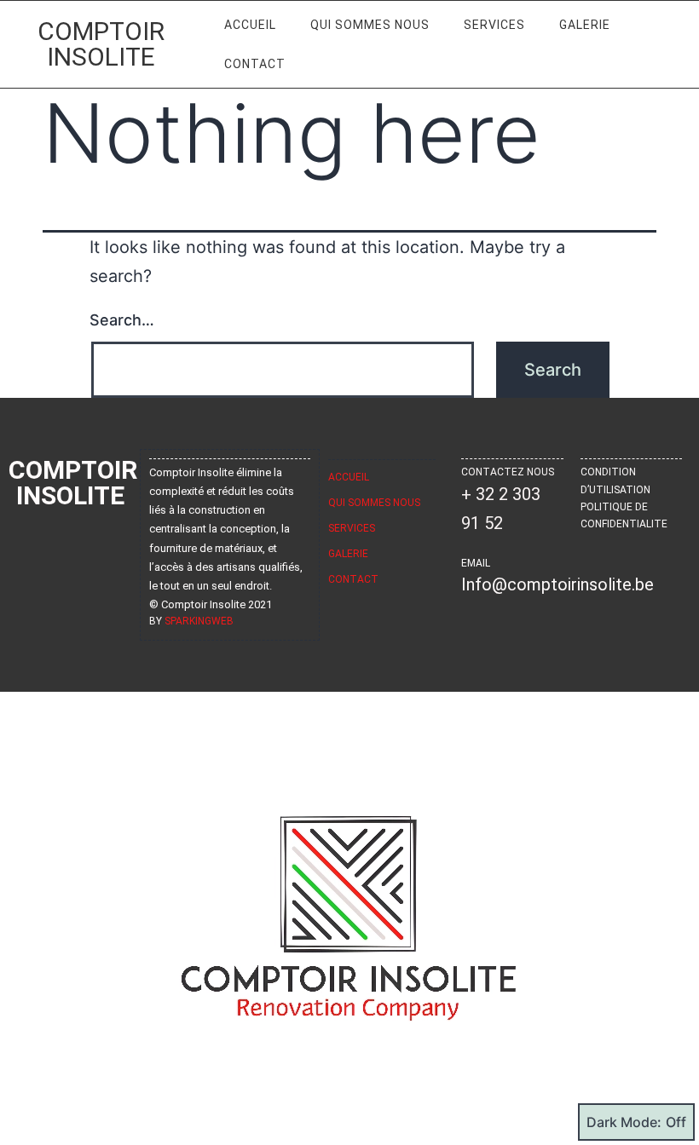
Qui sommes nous (370, 25)
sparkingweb (199, 621)
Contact (255, 64)
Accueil (250, 25)
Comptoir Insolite (101, 44)
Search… (122, 320)
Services (494, 25)
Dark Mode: (623, 1122)
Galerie (584, 25)
